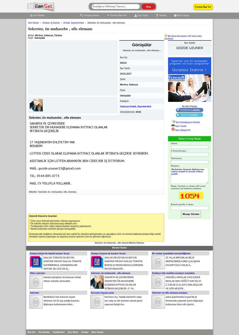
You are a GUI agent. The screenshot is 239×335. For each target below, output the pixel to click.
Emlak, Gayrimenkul (73, 23)
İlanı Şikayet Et (182, 130)
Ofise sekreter (37, 273)
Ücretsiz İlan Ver (203, 7)
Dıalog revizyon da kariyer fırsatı (108, 253)
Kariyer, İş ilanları (51, 23)
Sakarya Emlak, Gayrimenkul (135, 106)
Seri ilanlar (33, 23)
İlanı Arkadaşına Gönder (187, 122)
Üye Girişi (143, 15)
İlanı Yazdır (181, 126)
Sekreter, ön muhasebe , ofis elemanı (110, 273)
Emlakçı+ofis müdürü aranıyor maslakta (173, 273)
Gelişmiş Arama (91, 15)
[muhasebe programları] (189, 101)
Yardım (162, 15)
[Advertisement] (73, 66)
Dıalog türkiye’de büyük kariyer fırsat (49, 253)
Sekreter (34, 293)
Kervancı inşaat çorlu (102, 293)
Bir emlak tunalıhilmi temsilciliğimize (171, 253)
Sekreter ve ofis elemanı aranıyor (169, 293)
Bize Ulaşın (183, 15)
